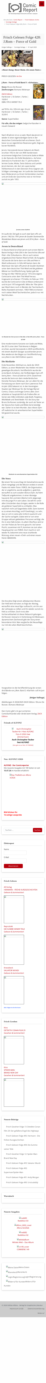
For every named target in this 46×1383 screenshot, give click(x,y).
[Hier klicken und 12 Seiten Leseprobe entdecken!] (23, 791)
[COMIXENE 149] (23, 1246)
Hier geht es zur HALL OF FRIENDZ (23, 745)
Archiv (19, 76)
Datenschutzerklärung (36, 1309)
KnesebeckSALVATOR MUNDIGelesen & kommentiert (14, 970)
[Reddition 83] (23, 1218)
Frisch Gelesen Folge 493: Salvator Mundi (23, 1163)
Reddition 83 (23, 1221)
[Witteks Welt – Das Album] (23, 1239)
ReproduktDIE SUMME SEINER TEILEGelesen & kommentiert (14, 929)
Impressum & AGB (16, 1309)
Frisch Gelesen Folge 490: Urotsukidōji (22, 1182)
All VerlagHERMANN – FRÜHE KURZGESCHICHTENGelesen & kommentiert (20, 890)
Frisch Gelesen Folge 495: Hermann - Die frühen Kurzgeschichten (22, 1138)
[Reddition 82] (23, 1232)
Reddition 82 (23, 1235)
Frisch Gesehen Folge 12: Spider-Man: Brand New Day (21, 1156)
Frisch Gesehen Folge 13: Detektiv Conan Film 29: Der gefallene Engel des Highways (22, 1129)
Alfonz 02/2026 (23, 1228)
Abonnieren (13, 866)
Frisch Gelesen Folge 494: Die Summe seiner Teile (20, 1147)
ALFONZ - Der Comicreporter (16, 765)
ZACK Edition (7, 94)
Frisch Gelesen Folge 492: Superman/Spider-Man (15, 1170)
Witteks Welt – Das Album (23, 1242)
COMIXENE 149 (23, 1249)
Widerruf (41, 1313)
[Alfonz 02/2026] (23, 1225)
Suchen (37, 830)
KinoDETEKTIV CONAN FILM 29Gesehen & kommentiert (14, 1030)
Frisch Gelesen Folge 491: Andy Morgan (22, 1177)
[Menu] (41, 3)
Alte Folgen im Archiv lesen (12, 1007)
